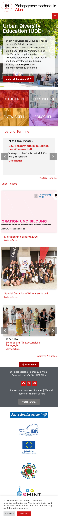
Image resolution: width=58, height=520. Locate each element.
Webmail (48, 390)
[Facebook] (23, 383)
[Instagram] (29, 383)
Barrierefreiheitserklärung (31, 393)
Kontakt (28, 390)
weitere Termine (48, 178)
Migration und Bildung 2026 (21, 236)
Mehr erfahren (15, 160)
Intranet (38, 390)
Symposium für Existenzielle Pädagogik (23, 344)
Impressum (16, 390)
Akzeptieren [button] (23, 513)
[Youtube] (34, 383)
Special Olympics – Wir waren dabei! (26, 293)
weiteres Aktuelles (47, 356)
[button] (53, 156)
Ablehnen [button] (9, 513)
